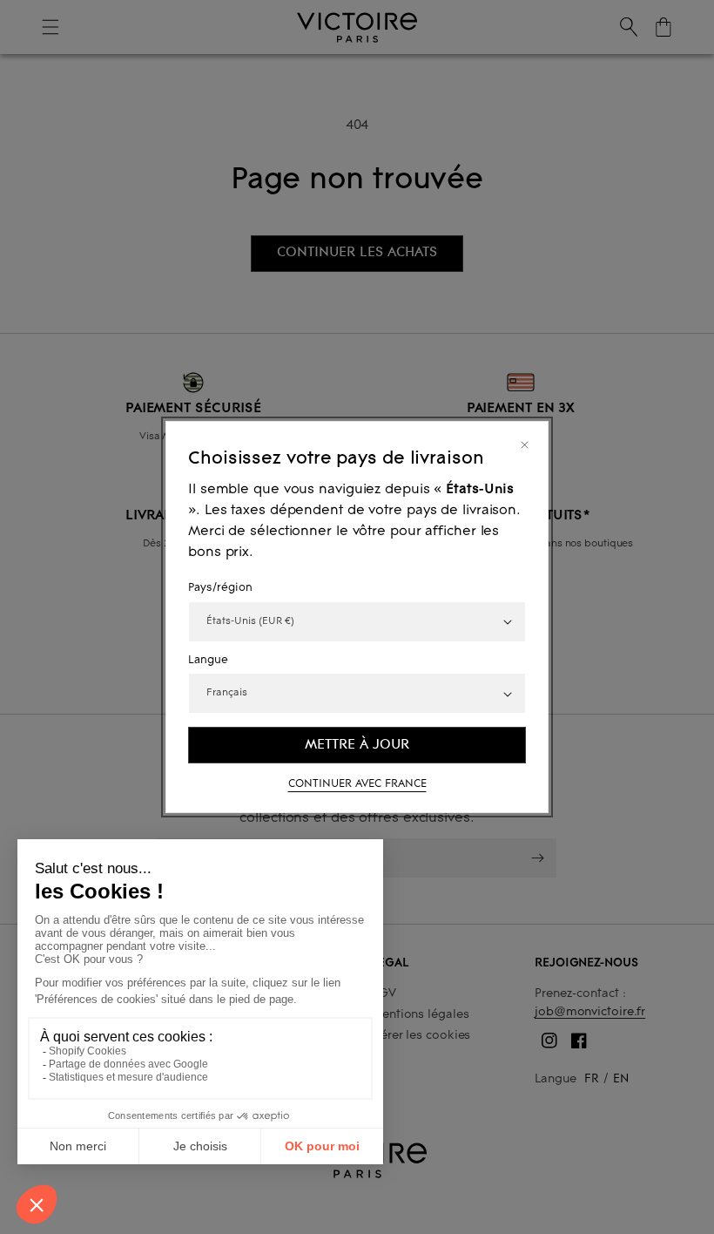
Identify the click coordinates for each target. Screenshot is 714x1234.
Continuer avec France (357, 784)
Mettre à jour (357, 744)
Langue (208, 660)
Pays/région (220, 588)
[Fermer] (524, 445)
